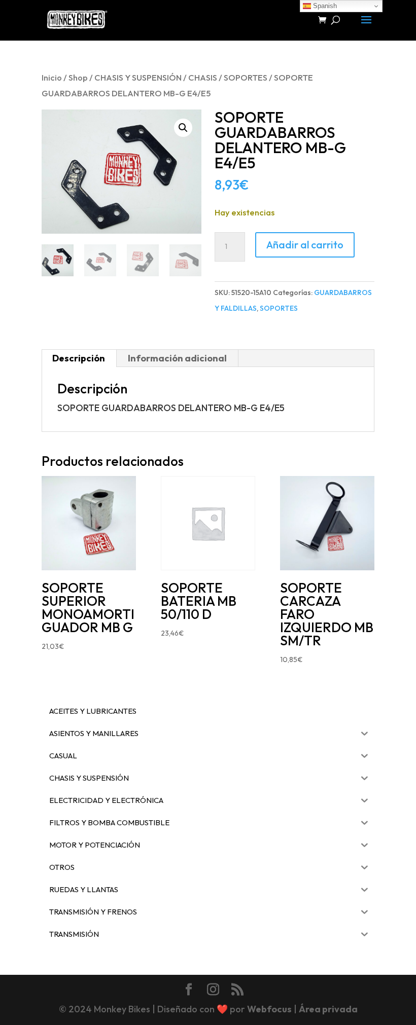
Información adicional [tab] (177, 358)
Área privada (328, 1009)
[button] (183, 128)
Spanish (324, 6)
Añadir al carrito (304, 244)
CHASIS (202, 77)
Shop (78, 77)
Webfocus (269, 1009)
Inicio (52, 77)
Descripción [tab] (78, 358)
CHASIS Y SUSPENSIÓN (138, 77)
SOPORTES (245, 77)
